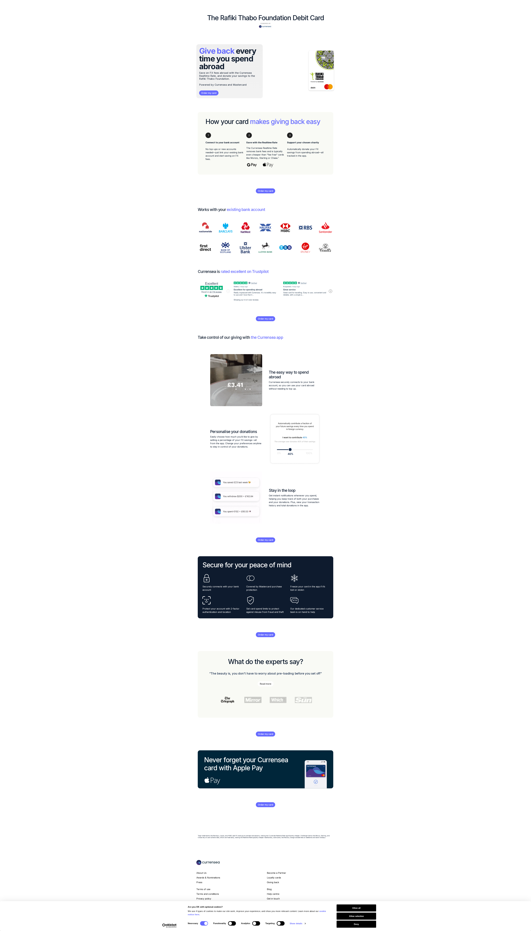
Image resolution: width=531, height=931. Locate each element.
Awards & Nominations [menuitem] (208, 877)
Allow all (356, 908)
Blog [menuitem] (269, 889)
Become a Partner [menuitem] (276, 873)
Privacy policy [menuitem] (203, 898)
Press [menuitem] (199, 882)
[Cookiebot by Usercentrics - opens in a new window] (169, 926)
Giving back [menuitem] (273, 882)
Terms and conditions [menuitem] (207, 894)
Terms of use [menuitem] (203, 889)
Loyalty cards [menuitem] (274, 877)
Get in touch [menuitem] (273, 898)
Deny (356, 924)
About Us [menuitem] (201, 873)
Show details (296, 923)
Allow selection (356, 916)
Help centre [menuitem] (273, 894)
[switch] (232, 923)
